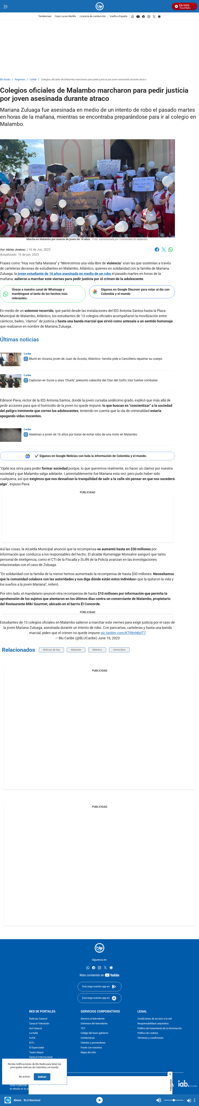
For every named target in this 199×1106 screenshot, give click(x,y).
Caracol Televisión (39, 1023)
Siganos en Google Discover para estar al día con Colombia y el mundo (135, 292)
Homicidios (119, 649)
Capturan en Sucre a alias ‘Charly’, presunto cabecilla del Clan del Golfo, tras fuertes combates (93, 380)
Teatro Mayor (36, 1052)
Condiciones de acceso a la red (154, 1019)
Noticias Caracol (38, 1019)
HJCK (32, 1038)
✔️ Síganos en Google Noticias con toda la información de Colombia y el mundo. (91, 456)
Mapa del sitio (88, 1052)
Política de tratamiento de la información (159, 1028)
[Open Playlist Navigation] (194, 1100)
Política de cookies (147, 1033)
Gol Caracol (35, 1028)
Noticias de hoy (51, 649)
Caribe (33, 79)
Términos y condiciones (150, 1038)
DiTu (31, 1043)
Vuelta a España (118, 16)
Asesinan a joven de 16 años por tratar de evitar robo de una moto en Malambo (83, 434)
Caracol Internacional (40, 1057)
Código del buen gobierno (94, 1033)
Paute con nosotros (91, 1047)
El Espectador (36, 1047)
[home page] (100, 6)
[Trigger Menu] (5, 6)
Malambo (76, 649)
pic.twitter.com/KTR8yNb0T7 (123, 633)
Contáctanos (88, 1038)
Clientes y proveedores (93, 1043)
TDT (83, 1028)
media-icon (99, 1100)
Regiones (20, 79)
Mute (158, 1100)
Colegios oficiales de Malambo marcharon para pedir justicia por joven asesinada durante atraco (93, 79)
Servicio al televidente (93, 1019)
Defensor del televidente (94, 1023)
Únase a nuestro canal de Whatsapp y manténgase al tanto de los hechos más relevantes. (39, 294)
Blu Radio (5, 79)
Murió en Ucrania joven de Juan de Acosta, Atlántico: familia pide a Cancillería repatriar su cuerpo (95, 359)
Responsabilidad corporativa (152, 1023)
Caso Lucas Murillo (65, 16)
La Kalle (33, 1033)
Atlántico (97, 649)
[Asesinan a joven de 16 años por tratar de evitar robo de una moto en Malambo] (10, 435)
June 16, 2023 (109, 638)
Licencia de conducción (93, 16)
